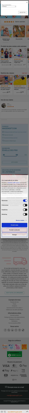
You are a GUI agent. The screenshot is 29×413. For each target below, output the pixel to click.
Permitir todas (14, 225)
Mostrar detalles (20, 220)
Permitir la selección (14, 230)
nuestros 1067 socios (14, 182)
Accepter (22, 12)
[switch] (25, 205)
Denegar (14, 234)
